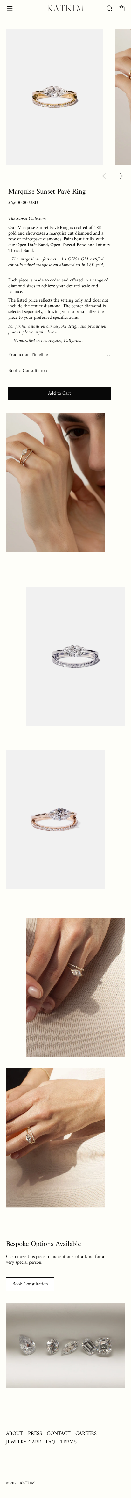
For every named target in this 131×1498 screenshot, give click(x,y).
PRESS (35, 1433)
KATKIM (27, 1483)
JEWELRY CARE (23, 1442)
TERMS (68, 1442)
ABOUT (14, 1433)
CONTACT (59, 1433)
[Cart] (121, 8)
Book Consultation (30, 1284)
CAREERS (86, 1433)
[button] (109, 8)
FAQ (50, 1442)
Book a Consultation (27, 371)
